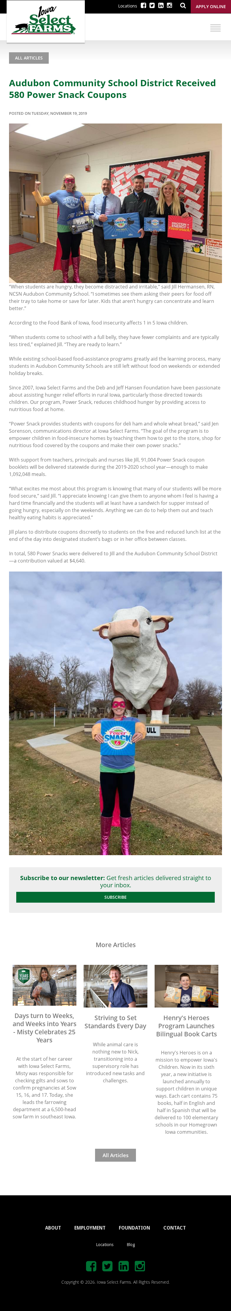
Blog (131, 1244)
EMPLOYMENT (90, 1228)
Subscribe (115, 897)
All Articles (29, 58)
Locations (127, 6)
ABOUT (53, 1228)
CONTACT (174, 1228)
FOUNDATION (134, 1228)
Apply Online (211, 6)
